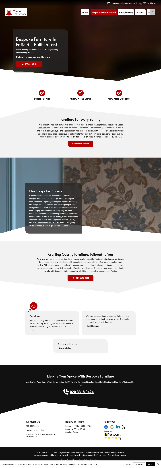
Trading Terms (95, 460)
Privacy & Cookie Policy (80, 460)
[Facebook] (106, 427)
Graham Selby (65, 348)
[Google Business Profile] (112, 427)
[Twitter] (123, 427)
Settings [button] (128, 464)
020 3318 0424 (149, 3)
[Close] (158, 464)
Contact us (39, 226)
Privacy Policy (93, 464)
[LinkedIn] (118, 427)
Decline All (139, 464)
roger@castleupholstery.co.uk (125, 3)
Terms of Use (66, 460)
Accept (150, 464)
